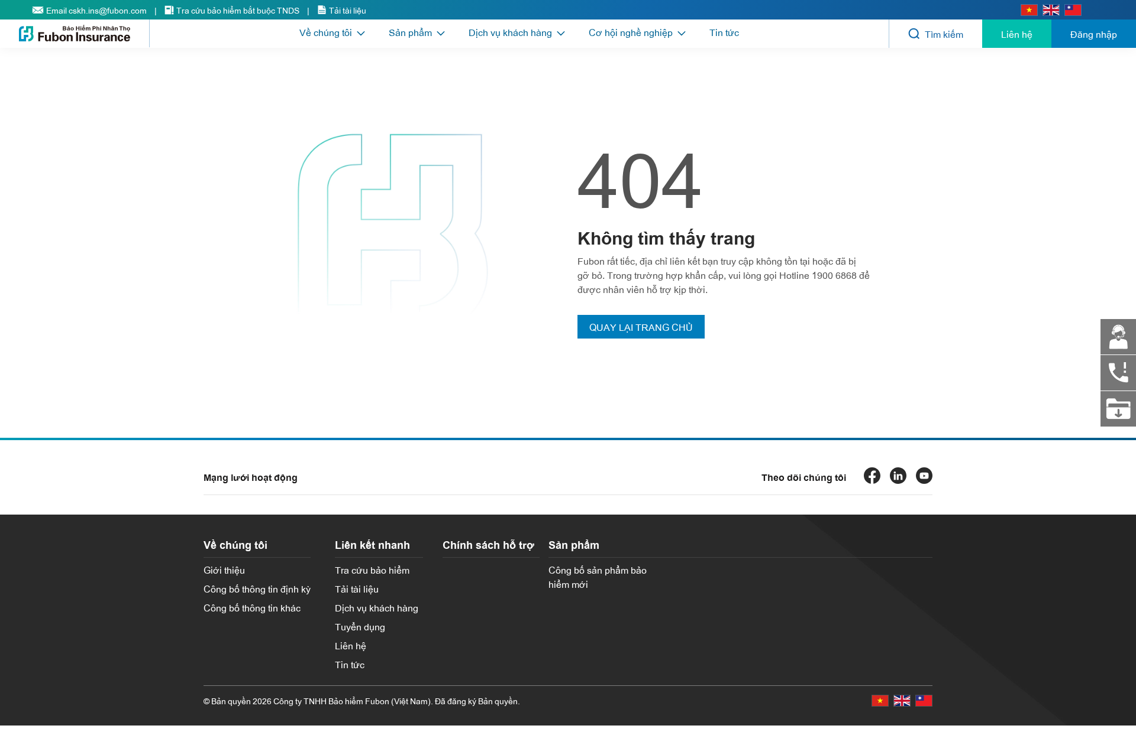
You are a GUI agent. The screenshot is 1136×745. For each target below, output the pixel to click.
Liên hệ (1016, 33)
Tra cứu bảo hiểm (372, 569)
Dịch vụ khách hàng (376, 607)
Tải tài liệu (357, 588)
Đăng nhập (1093, 33)
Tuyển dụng (360, 626)
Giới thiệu (224, 569)
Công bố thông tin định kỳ (257, 588)
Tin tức (724, 31)
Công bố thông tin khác (252, 607)
